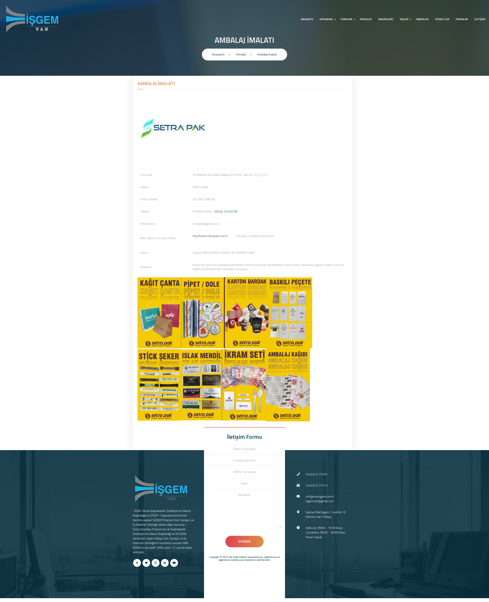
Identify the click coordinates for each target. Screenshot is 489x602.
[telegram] (146, 563)
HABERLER (422, 19)
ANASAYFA (307, 19)
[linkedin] (165, 563)
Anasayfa (218, 54)
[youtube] (174, 563)
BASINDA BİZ (385, 19)
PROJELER (366, 19)
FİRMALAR (462, 19)
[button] (269, 240)
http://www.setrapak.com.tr (210, 236)
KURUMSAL (326, 19)
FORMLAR (346, 19)
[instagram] (155, 563)
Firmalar (241, 54)
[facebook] (137, 563)
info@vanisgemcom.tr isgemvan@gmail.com (320, 498)
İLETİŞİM (479, 19)
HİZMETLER (442, 19)
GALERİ (404, 19)
